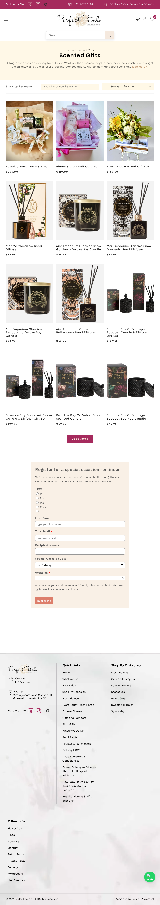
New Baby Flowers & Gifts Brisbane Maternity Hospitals (78, 786)
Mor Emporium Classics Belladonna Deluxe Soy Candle (24, 332)
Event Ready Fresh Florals (78, 705)
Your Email (43, 531)
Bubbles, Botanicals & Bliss (27, 167)
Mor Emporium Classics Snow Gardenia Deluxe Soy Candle (78, 248)
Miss (43, 507)
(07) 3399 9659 (84, 4)
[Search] (109, 35)
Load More (80, 439)
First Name (43, 518)
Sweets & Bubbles (122, 705)
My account (15, 874)
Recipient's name (47, 545)
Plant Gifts (68, 724)
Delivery (13, 867)
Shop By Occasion (74, 692)
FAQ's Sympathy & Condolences (73, 759)
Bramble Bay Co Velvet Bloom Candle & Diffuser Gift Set (29, 417)
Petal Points (69, 737)
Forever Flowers (72, 711)
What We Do (70, 679)
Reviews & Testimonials (76, 744)
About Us (13, 842)
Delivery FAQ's (71, 750)
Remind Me (44, 600)
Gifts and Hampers (74, 718)
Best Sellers (69, 686)
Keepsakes (118, 692)
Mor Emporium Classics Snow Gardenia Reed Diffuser (129, 248)
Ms (42, 503)
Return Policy (16, 854)
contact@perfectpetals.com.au (132, 4)
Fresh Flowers (71, 699)
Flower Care (15, 829)
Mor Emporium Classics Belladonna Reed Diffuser (76, 331)
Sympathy (117, 711)
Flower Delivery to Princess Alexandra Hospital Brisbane (79, 771)
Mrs (42, 498)
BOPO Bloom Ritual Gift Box (128, 167)
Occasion (42, 572)
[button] (6, 19)
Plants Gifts (118, 699)
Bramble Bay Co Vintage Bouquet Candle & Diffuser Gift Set (127, 332)
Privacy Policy (16, 861)
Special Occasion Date (52, 558)
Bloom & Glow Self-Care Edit (78, 167)
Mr (42, 494)
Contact (13, 848)
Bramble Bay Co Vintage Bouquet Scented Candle (126, 417)
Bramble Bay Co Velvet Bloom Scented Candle (79, 417)
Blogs (11, 835)
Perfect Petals (23, 899)
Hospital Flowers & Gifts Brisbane (77, 799)
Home (70, 50)
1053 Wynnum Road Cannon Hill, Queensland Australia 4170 (33, 697)
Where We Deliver (73, 731)
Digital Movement (143, 899)
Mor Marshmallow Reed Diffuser (24, 248)
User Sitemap (16, 880)
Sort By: (115, 87)
